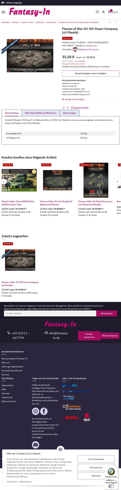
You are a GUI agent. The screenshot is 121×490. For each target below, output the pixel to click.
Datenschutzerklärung (14, 309)
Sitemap (5, 393)
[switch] (111, 486)
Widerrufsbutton (110, 335)
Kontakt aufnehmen (89, 335)
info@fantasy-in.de (58, 335)
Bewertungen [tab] (69, 113)
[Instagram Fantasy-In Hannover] (35, 411)
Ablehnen (96, 475)
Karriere (5, 374)
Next (117, 181)
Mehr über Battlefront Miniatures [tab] (40, 113)
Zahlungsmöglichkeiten (12, 366)
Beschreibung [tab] (11, 113)
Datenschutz (7, 385)
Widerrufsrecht (9, 401)
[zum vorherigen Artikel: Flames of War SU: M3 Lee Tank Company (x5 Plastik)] (110, 22)
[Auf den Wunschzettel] (67, 108)
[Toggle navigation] (3, 12)
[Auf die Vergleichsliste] (63, 108)
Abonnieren (106, 313)
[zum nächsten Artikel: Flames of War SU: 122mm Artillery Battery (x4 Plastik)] (116, 22)
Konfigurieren (96, 467)
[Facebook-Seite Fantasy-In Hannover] (44, 411)
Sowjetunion (91, 45)
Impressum (7, 397)
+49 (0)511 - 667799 (20, 335)
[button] (103, 12)
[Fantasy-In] (29, 12)
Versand (82, 61)
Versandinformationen (12, 370)
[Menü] (116, 468)
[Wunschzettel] (97, 12)
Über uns (6, 362)
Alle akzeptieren (96, 459)
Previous (3, 181)
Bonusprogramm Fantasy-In (14, 358)
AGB (4, 389)
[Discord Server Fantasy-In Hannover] (35, 444)
